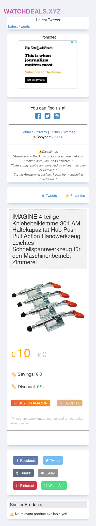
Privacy (41, 131)
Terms (55, 131)
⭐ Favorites (75, 195)
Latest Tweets (19, 26)
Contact (27, 131)
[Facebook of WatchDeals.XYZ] (38, 116)
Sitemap (69, 131)
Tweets (51, 195)
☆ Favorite (69, 403)
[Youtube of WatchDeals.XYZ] (57, 116)
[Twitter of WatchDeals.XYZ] (47, 116)
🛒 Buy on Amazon (31, 403)
